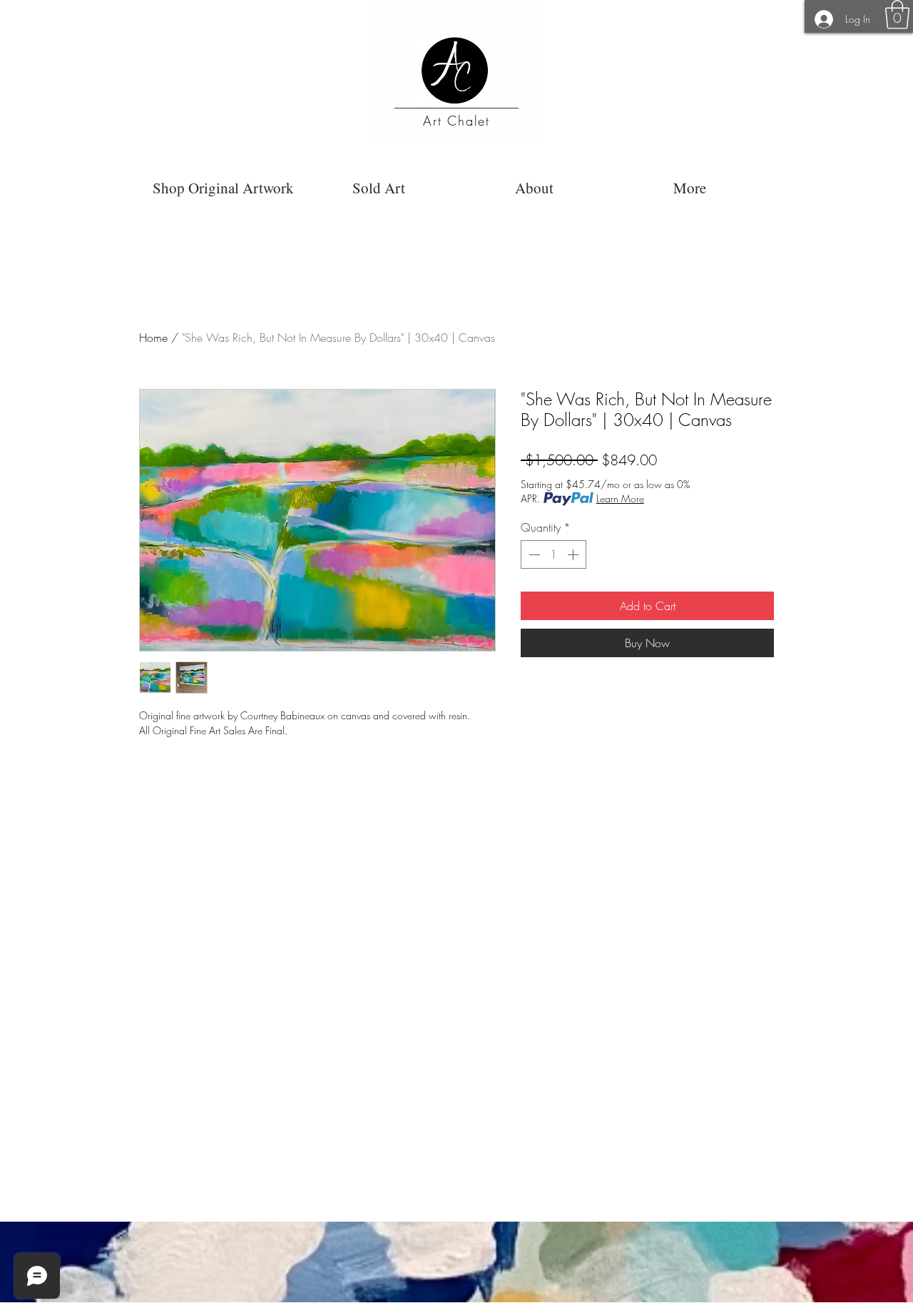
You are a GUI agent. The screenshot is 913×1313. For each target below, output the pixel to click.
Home (153, 337)
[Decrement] (533, 554)
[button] (897, 14)
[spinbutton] (553, 554)
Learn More (620, 498)
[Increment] (574, 554)
